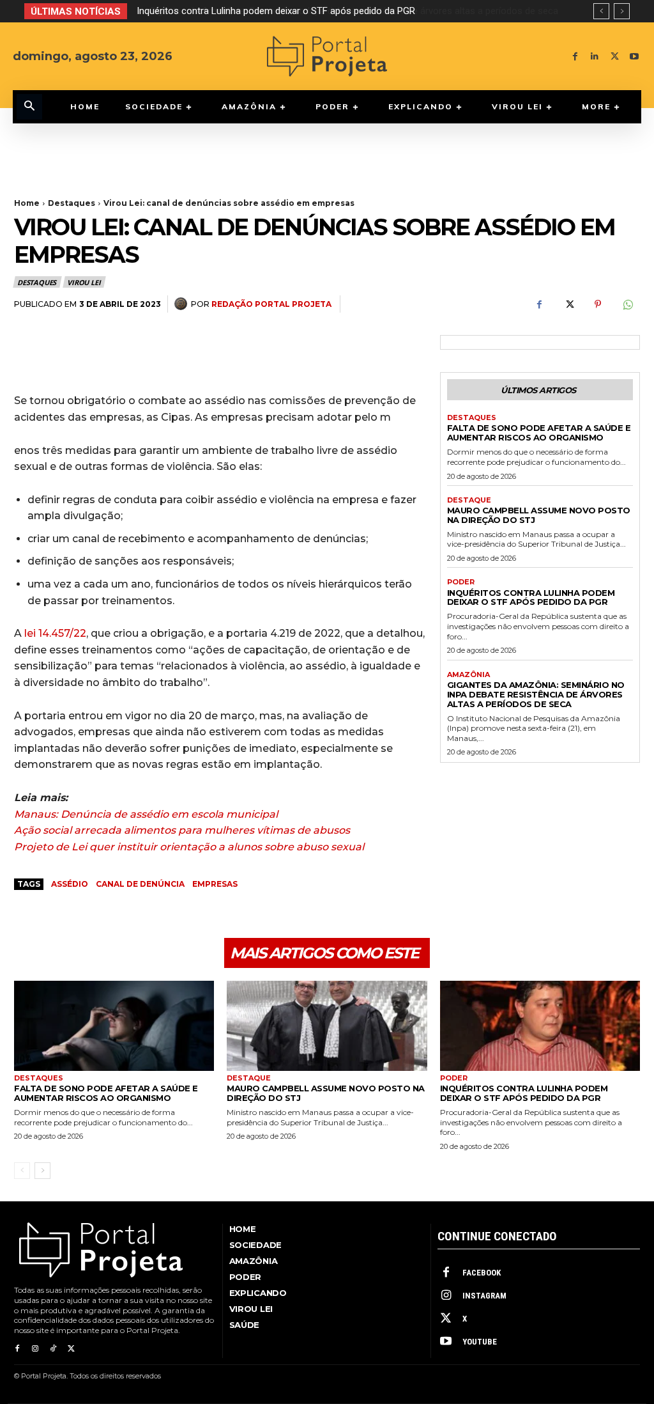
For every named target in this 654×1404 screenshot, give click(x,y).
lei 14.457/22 (54, 633)
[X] (614, 56)
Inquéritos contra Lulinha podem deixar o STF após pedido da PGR (531, 597)
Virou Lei (83, 282)
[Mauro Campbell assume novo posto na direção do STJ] (327, 1026)
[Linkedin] (595, 56)
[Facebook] (575, 56)
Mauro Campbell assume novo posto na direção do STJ (538, 515)
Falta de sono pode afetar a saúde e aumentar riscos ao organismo (539, 432)
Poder (461, 582)
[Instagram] (35, 1349)
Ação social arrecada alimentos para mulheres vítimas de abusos (182, 830)
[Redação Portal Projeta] (182, 303)
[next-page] (42, 1170)
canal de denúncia (140, 884)
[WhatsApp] (627, 304)
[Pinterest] (598, 304)
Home (27, 203)
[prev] (601, 11)
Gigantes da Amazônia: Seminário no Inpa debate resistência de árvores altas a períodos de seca (343, 11)
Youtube (479, 1341)
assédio (69, 884)
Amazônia (468, 675)
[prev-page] (22, 1170)
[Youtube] (634, 56)
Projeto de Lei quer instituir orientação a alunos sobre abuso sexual (189, 847)
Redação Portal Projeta (271, 304)
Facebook (481, 1272)
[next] (622, 11)
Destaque (469, 500)
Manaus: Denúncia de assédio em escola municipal (146, 814)
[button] (29, 107)
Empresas (215, 884)
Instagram (484, 1295)
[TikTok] (53, 1349)
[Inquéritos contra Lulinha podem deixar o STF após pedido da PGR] (540, 1026)
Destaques (71, 203)
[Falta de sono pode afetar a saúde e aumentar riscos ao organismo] (114, 1026)
